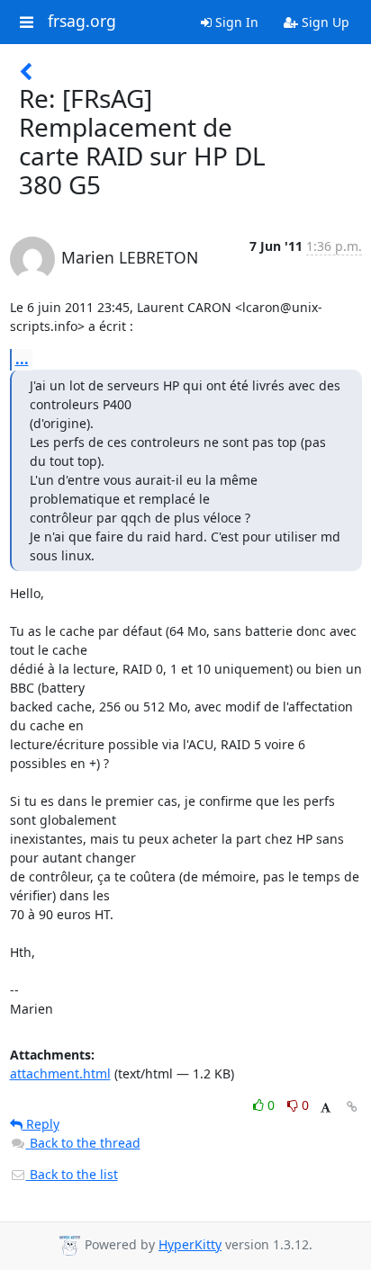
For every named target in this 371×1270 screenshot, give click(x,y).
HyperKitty (190, 1244)
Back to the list (72, 1174)
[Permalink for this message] (352, 1107)
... (22, 359)
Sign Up (323, 22)
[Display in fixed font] (325, 1108)
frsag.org (82, 21)
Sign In (235, 22)
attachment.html (60, 1073)
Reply (41, 1123)
